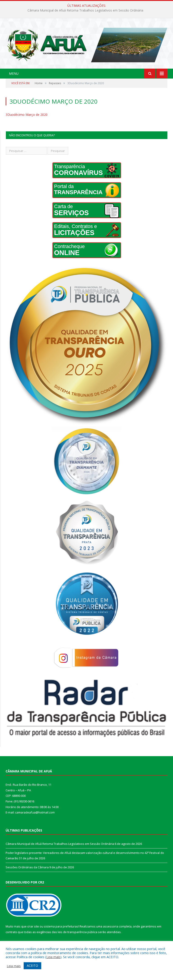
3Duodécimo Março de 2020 (27, 114)
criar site (33, 926)
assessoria (110, 926)
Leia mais (53, 957)
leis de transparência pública (77, 932)
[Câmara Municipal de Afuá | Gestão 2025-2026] (86, 44)
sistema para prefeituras (61, 926)
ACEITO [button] (32, 965)
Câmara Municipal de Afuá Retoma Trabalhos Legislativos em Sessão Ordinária (60, 844)
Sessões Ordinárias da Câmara (27, 867)
